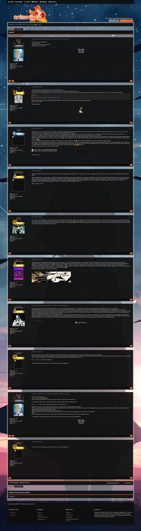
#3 (129, 128)
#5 (129, 217)
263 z (13, 241)
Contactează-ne (41, 519)
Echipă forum (69, 517)
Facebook (13, 512)
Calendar (44, 2)
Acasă (11, 2)
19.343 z (14, 110)
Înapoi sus (40, 512)
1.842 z (14, 199)
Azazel (67, 39)
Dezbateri (33, 24)
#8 (129, 351)
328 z (13, 375)
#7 (129, 305)
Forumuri (20, 2)
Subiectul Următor (24, 482)
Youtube (13, 515)
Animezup (68, 512)
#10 (129, 441)
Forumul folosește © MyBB (14, 504)
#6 (129, 259)
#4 (129, 170)
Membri (35, 2)
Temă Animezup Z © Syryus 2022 (28, 504)
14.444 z (14, 68)
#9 (129, 394)
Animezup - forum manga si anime (18, 24)
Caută (28, 2)
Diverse (27, 24)
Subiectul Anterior (14, 482)
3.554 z (14, 287)
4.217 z (14, 333)
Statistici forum (69, 514)
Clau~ (67, 305)
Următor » (20, 29)
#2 (129, 87)
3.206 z (14, 152)
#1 (129, 39)
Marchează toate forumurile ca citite (72, 520)
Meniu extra (52, 2)
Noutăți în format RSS (42, 517)
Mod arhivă (40, 514)
